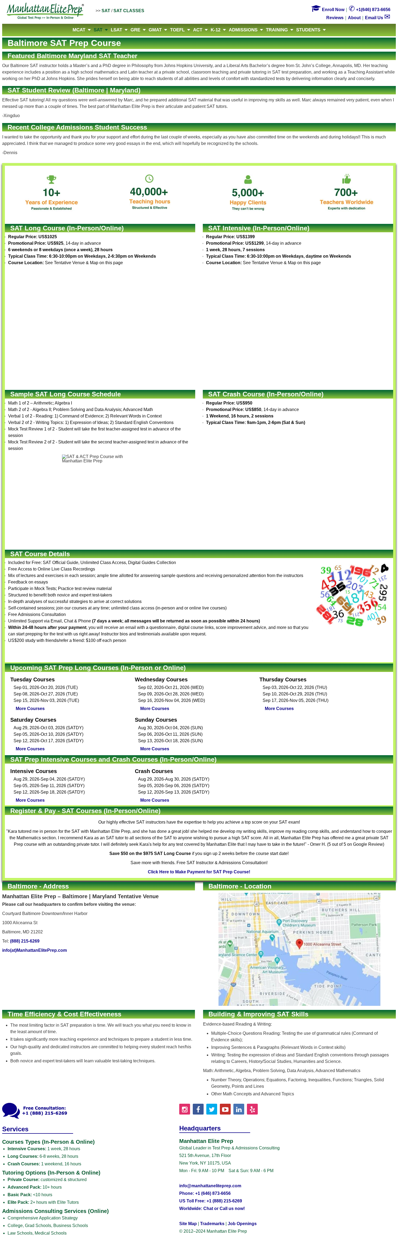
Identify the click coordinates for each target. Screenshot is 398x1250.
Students (308, 29)
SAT (106, 10)
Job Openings (242, 1223)
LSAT (116, 29)
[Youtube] (225, 1109)
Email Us (377, 17)
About (354, 17)
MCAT (79, 29)
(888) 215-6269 (25, 941)
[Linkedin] (238, 1109)
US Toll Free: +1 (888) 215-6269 (210, 1201)
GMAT (155, 29)
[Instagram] (184, 1109)
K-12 (215, 29)
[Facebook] (198, 1109)
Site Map (188, 1223)
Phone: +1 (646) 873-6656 (205, 1193)
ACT (197, 29)
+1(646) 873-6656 (369, 9)
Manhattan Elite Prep (45, 11)
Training (277, 29)
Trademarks (212, 1223)
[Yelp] (252, 1109)
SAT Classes (128, 10)
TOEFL (177, 29)
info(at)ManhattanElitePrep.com (34, 950)
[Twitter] (211, 1109)
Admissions (243, 29)
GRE (135, 29)
